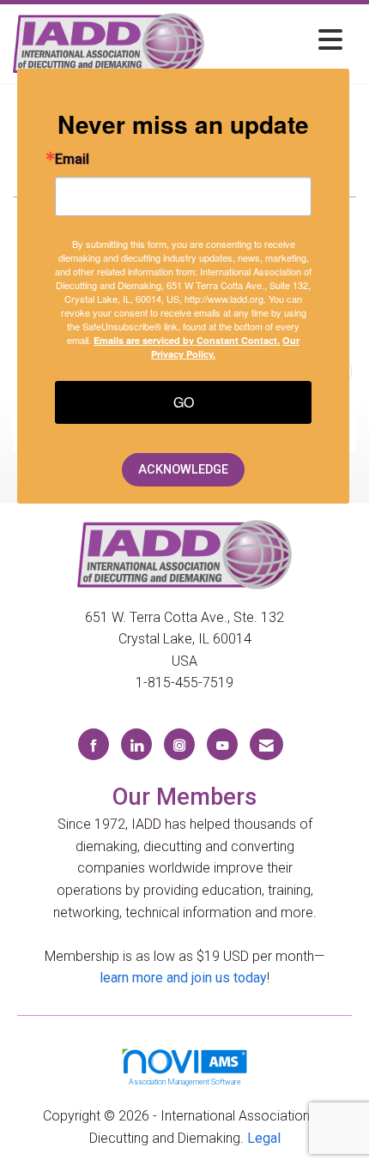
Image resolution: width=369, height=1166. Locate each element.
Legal (264, 1138)
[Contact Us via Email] (266, 744)
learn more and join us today (183, 978)
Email (72, 159)
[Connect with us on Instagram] (179, 744)
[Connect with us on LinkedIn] (136, 744)
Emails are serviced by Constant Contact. (187, 340)
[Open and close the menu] (278, 40)
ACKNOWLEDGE (183, 469)
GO (183, 402)
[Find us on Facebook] (93, 744)
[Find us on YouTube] (222, 744)
